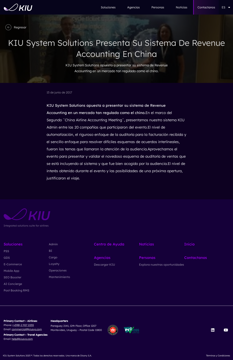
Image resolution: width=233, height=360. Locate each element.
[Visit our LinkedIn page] (212, 330)
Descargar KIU (104, 264)
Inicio (189, 244)
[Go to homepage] (18, 7)
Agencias (133, 7)
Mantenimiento (59, 277)
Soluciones (108, 7)
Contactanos (206, 7)
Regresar (20, 27)
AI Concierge (13, 284)
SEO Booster (12, 277)
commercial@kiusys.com (27, 329)
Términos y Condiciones (218, 355)
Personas (157, 7)
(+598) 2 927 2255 (23, 325)
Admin (53, 244)
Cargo (53, 257)
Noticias (181, 7)
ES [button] (223, 7)
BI (50, 251)
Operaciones (58, 270)
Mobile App (11, 271)
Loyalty (54, 264)
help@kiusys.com (22, 339)
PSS (6, 251)
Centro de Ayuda (109, 244)
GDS (7, 257)
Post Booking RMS (16, 290)
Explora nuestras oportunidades (161, 264)
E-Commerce (13, 264)
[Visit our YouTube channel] (226, 330)
